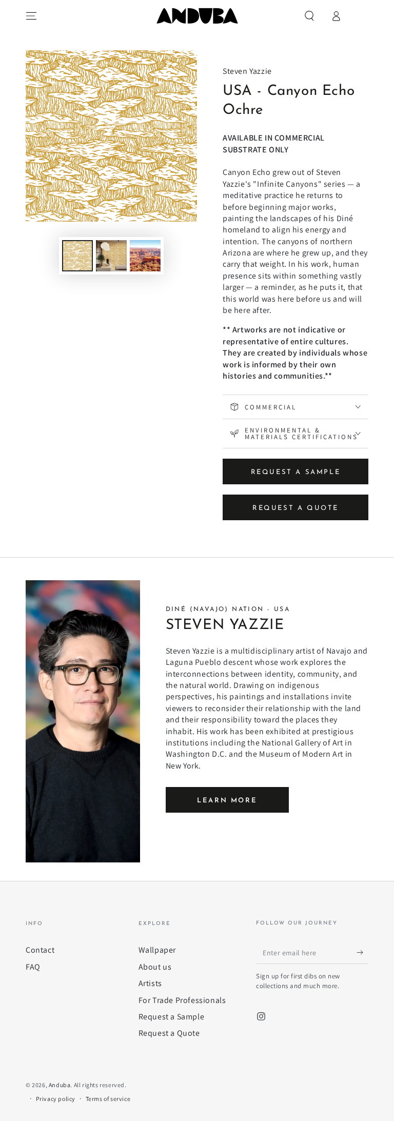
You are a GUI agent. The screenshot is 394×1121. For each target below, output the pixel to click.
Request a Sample (172, 1016)
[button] (309, 16)
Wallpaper (157, 950)
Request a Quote (169, 1033)
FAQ (33, 966)
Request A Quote (295, 508)
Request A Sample (296, 472)
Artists (150, 983)
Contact (40, 950)
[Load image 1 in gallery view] (77, 255)
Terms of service (108, 1099)
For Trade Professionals (182, 1000)
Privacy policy (55, 1099)
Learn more (227, 800)
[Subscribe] (362, 952)
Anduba (60, 1085)
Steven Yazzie (247, 71)
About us (155, 966)
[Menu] (31, 16)
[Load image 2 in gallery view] (111, 255)
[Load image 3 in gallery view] (145, 255)
